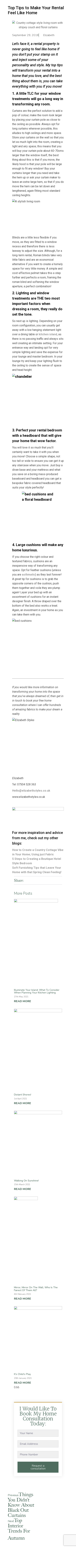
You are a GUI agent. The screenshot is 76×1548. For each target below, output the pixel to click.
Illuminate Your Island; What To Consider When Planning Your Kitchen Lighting (36, 991)
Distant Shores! (22, 1094)
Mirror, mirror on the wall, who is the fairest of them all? (36, 1289)
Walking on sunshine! (26, 1180)
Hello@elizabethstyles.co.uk (31, 790)
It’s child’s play (22, 1374)
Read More (22, 1001)
